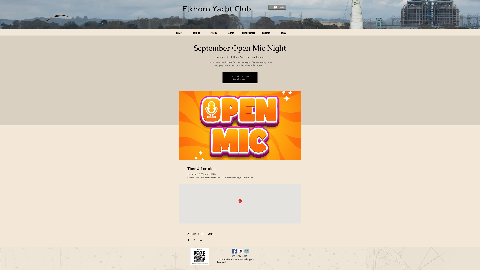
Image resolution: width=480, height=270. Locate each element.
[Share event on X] (195, 240)
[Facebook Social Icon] (234, 251)
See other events (240, 79)
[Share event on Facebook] (188, 240)
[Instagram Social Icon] (240, 251)
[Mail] (246, 251)
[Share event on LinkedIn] (201, 240)
